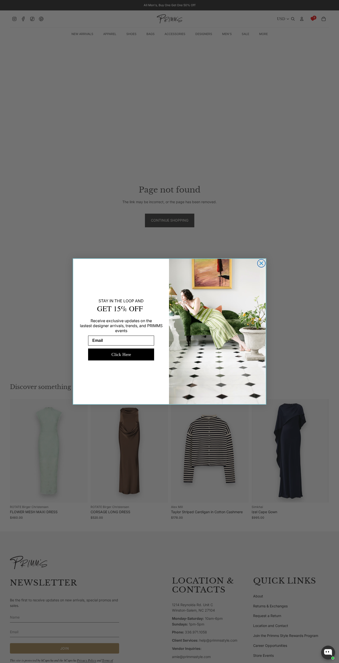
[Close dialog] (261, 263)
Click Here (121, 354)
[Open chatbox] (328, 653)
